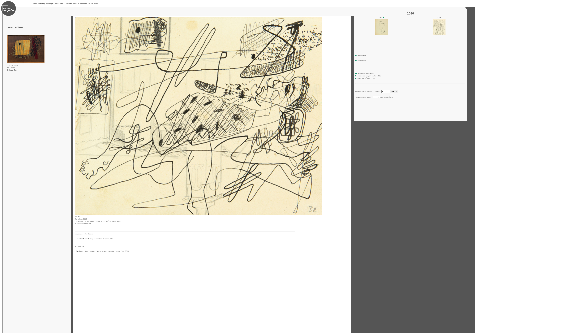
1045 (380, 17)
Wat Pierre (80, 251)
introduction (361, 56)
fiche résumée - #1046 (365, 73)
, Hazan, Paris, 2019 (107, 251)
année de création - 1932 (366, 78)
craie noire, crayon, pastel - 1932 (369, 76)
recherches (361, 61)
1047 (440, 17)
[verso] (323, 214)
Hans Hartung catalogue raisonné (48, 4)
